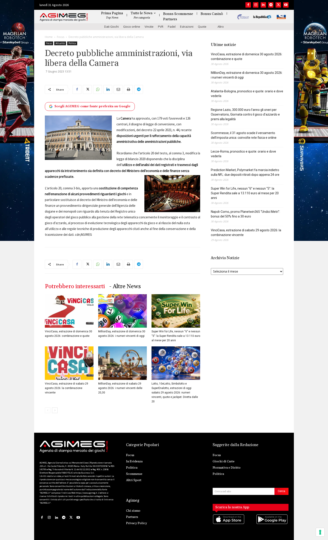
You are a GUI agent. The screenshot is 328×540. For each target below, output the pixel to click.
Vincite (149, 27)
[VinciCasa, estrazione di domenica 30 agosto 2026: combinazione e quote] (69, 311)
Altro (221, 27)
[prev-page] (47, 410)
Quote (202, 27)
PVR (160, 27)
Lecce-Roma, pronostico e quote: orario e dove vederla (243, 154)
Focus (60, 37)
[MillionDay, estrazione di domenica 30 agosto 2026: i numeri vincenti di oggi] (122, 311)
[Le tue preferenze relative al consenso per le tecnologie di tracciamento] (320, 532)
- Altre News (125, 286)
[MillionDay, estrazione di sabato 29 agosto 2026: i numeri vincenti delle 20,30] (122, 363)
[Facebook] (248, 5)
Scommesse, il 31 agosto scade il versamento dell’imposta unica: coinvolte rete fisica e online (243, 135)
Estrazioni (186, 27)
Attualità (60, 43)
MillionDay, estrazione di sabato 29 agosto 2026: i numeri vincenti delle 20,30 (120, 388)
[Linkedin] (263, 5)
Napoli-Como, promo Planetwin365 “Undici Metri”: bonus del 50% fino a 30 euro (245, 214)
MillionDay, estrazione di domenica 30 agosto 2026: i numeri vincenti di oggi (246, 75)
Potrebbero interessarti (75, 286)
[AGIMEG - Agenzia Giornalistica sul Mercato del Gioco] (63, 17)
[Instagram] (255, 5)
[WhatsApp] (97, 89)
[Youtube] (286, 5)
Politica (72, 43)
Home (49, 37)
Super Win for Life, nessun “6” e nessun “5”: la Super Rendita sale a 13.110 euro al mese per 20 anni (176, 336)
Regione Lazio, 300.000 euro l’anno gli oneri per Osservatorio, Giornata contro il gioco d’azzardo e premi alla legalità (245, 114)
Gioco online (131, 27)
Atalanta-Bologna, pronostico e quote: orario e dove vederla (247, 93)
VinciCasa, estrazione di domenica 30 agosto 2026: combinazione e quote (246, 56)
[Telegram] (271, 5)
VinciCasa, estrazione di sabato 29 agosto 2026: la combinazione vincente (66, 388)
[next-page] (55, 410)
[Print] (128, 89)
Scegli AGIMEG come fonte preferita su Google (92, 106)
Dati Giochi (111, 27)
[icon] (229, 524)
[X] (278, 5)
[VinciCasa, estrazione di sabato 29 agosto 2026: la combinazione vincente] (69, 363)
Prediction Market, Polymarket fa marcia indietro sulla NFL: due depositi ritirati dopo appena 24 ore (245, 172)
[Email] (118, 89)
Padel (172, 27)
